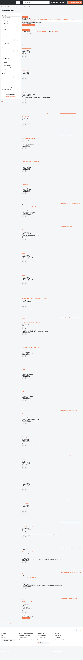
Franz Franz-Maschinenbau (28, 138)
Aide (2, 635)
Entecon (24, 481)
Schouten (24, 229)
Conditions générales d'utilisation (26, 633)
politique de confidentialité (42, 31)
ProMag (24, 92)
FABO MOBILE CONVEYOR (29, 577)
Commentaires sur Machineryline (26, 639)
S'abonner (26, 29)
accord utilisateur (54, 31)
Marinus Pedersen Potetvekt (29, 206)
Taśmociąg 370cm (26, 437)
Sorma (23, 253)
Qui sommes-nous (4, 633)
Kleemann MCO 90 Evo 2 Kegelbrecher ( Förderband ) (35, 298)
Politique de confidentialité (24, 635)
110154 (23, 369)
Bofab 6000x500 (26, 116)
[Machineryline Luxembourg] (8, 2)
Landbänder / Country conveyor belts (31, 347)
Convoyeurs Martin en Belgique (7, 623)
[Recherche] (24, 2)
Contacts (3, 637)
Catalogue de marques (24, 642)
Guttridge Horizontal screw (28, 601)
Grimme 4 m (25, 184)
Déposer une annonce (28, 25)
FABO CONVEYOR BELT (28, 526)
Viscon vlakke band (26, 413)
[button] (23, 56)
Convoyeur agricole (26, 48)
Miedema (24, 459)
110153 (23, 391)
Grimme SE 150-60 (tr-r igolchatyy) (30, 161)
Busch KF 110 (25, 70)
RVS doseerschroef (26, 503)
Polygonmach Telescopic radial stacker (31, 322)
